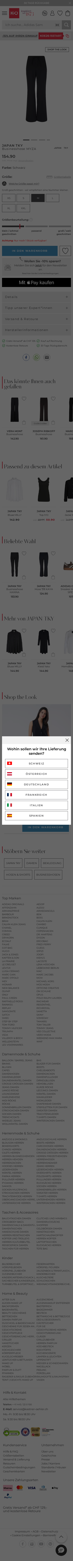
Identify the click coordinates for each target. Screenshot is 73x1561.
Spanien (36, 815)
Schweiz (36, 763)
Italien (36, 805)
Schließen (67, 740)
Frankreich (36, 794)
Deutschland (36, 784)
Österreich (36, 773)
